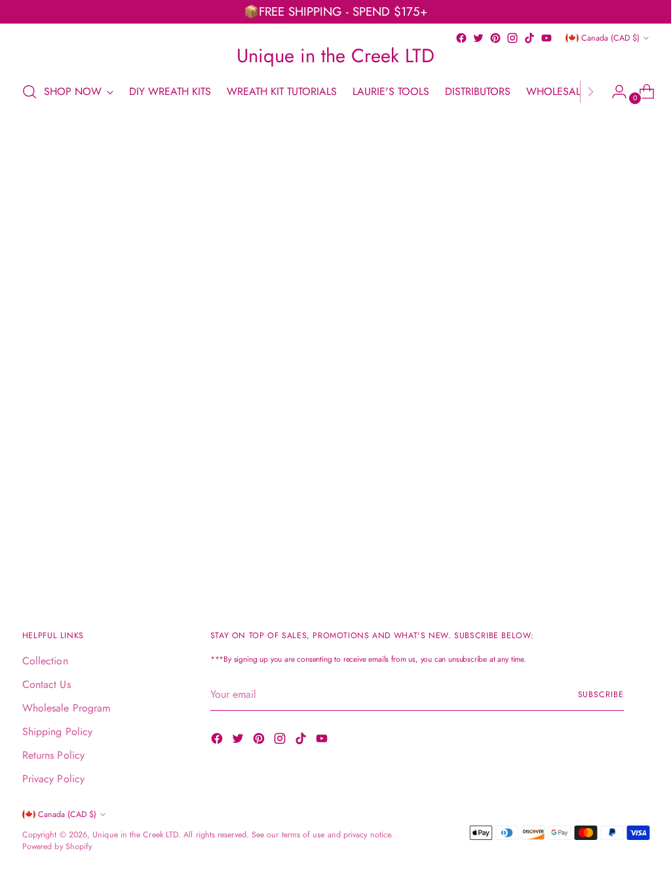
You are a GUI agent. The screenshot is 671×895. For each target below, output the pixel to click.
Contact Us (46, 684)
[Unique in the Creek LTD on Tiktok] (529, 38)
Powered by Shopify (57, 846)
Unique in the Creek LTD (135, 835)
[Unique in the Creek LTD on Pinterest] (495, 38)
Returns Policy (53, 755)
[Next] (590, 91)
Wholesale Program (66, 707)
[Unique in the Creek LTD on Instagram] (512, 38)
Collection (45, 660)
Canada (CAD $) (610, 38)
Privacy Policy (53, 778)
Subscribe (601, 694)
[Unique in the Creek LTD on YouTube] (546, 38)
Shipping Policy (57, 731)
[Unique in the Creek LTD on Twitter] (478, 38)
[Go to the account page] (614, 92)
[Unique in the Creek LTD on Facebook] (461, 38)
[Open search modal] (29, 92)
